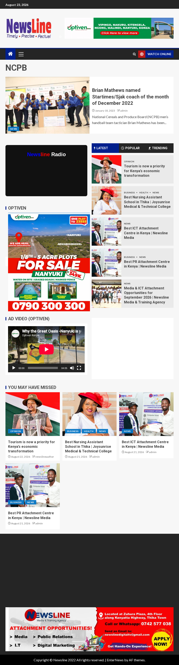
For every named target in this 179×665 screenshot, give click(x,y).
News (13, 129)
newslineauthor (44, 456)
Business (129, 192)
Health (144, 192)
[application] (46, 349)
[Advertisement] (135, 351)
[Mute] (72, 368)
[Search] (134, 54)
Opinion (129, 161)
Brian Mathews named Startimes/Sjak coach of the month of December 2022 (130, 97)
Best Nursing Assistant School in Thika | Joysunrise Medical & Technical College (147, 202)
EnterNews (115, 660)
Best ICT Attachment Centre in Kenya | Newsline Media (146, 233)
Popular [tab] (132, 148)
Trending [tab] (159, 148)
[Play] (14, 368)
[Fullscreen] (79, 368)
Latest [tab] (102, 148)
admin (124, 110)
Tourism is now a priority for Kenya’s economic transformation (144, 171)
